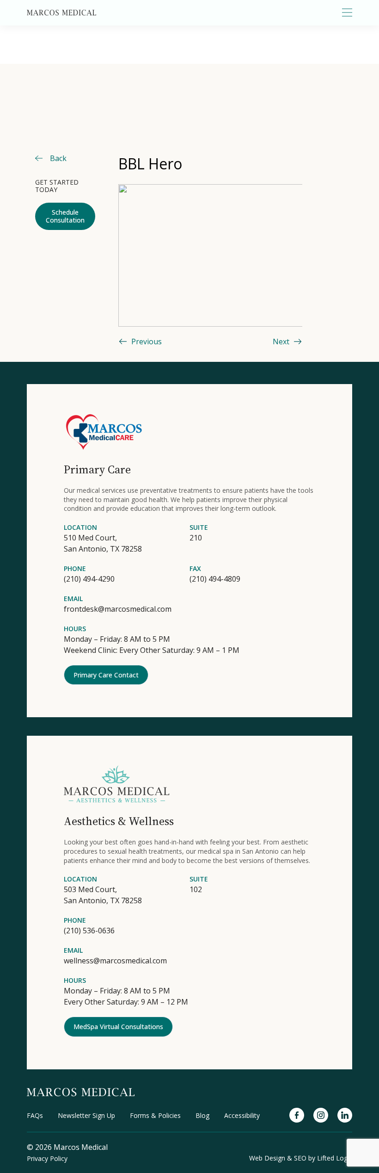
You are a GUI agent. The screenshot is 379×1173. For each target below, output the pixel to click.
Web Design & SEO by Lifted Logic (300, 1158)
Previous (146, 341)
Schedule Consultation (65, 216)
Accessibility (242, 1115)
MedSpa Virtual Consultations (118, 1026)
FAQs (35, 1115)
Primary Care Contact (106, 674)
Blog (202, 1115)
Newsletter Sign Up (86, 1115)
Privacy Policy (47, 1158)
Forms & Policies (155, 1115)
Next (281, 341)
